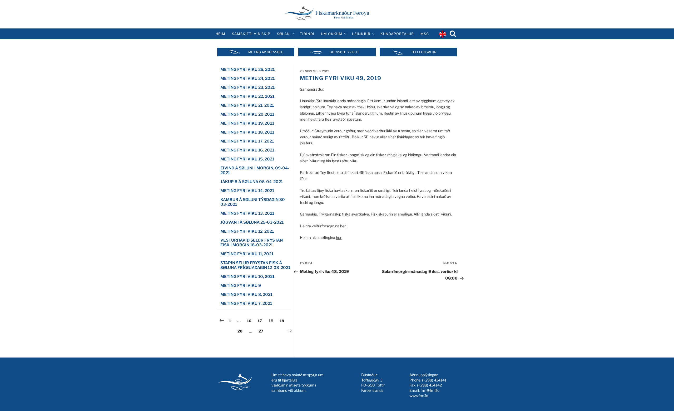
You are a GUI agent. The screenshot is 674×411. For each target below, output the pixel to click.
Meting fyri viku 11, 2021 (246, 254)
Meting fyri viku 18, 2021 (247, 132)
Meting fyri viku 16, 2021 (247, 150)
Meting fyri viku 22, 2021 (247, 96)
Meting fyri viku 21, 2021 (247, 105)
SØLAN (283, 34)
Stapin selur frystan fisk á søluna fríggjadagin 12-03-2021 (255, 265)
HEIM (220, 34)
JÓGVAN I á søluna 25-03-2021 (252, 222)
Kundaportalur (397, 34)
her (343, 226)
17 (261, 320)
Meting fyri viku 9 (240, 285)
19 (283, 320)
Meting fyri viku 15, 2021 (247, 159)
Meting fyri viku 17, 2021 (247, 141)
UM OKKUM (331, 34)
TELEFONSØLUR (423, 52)
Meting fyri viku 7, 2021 (246, 303)
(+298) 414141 (434, 380)
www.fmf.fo (418, 395)
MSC (424, 34)
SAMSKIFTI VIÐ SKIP (251, 34)
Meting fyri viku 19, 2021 (247, 123)
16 (250, 320)
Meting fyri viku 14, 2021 (247, 190)
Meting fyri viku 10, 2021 (247, 276)
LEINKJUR (361, 34)
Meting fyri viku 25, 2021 (247, 69)
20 (241, 331)
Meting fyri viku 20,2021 (247, 114)
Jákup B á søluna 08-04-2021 (251, 181)
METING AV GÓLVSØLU (266, 52)
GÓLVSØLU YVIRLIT (344, 52)
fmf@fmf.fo (429, 390)
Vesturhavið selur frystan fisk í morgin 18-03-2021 (251, 242)
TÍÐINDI (307, 34)
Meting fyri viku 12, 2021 (247, 231)
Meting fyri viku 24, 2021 (247, 78)
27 (262, 331)
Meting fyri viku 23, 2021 (247, 87)
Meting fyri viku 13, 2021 (247, 213)
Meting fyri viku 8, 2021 (246, 294)
